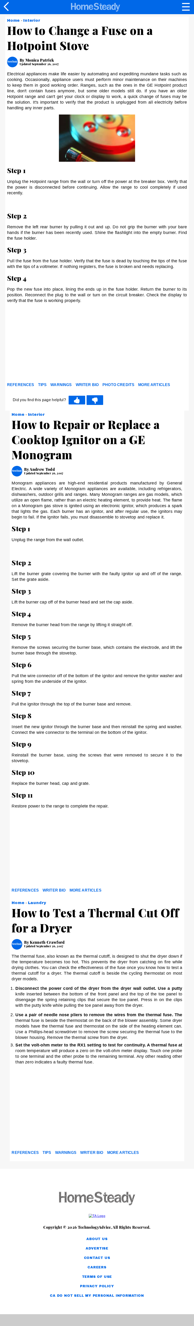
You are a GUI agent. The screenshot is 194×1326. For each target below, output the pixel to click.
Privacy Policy (97, 1286)
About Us (96, 1239)
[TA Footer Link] (97, 1216)
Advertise (97, 1248)
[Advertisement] (49, 344)
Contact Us (97, 1258)
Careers (97, 1267)
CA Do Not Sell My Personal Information (97, 1295)
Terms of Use (97, 1277)
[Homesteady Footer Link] (97, 1198)
